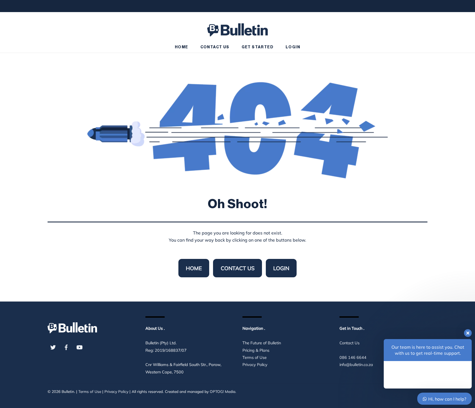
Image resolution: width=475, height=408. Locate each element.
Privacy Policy (254, 364)
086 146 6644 (352, 357)
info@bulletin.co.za (356, 364)
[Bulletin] (237, 27)
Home (181, 47)
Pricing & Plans (255, 350)
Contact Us (215, 47)
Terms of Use (254, 357)
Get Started (258, 47)
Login (293, 47)
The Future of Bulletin (261, 342)
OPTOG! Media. (223, 391)
